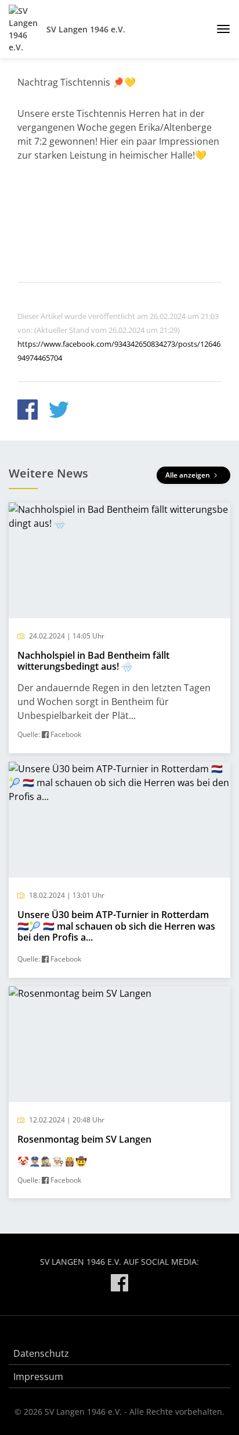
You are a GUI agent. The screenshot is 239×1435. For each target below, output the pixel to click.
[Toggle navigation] (219, 29)
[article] (119, 627)
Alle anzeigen (188, 475)
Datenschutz (41, 1353)
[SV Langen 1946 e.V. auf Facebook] (119, 1285)
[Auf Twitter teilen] (59, 411)
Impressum (38, 1376)
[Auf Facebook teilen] (27, 411)
